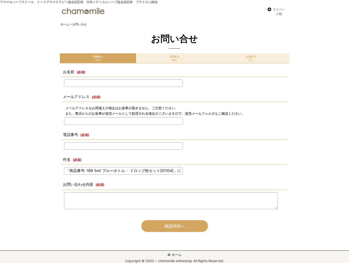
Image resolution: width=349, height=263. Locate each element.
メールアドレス (76, 96)
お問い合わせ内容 (78, 184)
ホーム (177, 255)
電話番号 (70, 134)
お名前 (68, 71)
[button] (276, 11)
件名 (67, 159)
